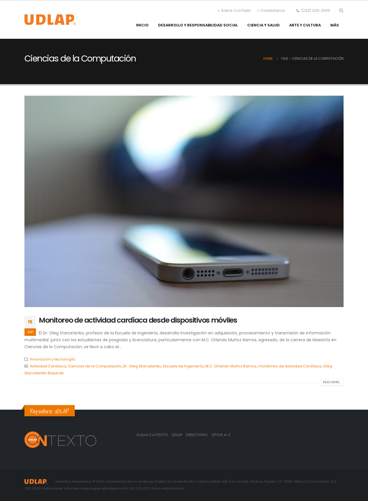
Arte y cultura (305, 25)
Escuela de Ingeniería (183, 366)
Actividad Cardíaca (48, 366)
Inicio (142, 25)
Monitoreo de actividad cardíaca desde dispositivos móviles (138, 320)
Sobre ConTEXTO (152, 434)
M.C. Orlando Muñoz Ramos (230, 366)
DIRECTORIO (197, 434)
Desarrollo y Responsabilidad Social (198, 25)
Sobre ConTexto (236, 10)
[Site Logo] (50, 19)
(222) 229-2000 (315, 10)
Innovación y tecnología (52, 359)
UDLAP (177, 434)
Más (334, 25)
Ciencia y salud (263, 25)
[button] (341, 10)
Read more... (332, 382)
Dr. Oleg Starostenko (142, 366)
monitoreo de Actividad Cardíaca (289, 366)
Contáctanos (272, 10)
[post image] (184, 201)
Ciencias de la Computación (94, 366)
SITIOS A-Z (221, 434)
